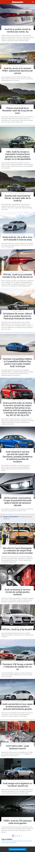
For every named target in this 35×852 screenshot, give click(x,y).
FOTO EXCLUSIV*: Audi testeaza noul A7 (17, 747)
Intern (22, 105)
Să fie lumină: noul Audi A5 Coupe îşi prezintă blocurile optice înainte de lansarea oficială (18, 502)
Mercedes (3, 841)
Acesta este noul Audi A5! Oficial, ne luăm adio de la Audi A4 (17, 198)
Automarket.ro (17, 2)
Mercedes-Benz (13, 842)
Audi (22, 841)
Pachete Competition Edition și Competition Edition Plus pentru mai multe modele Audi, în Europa (17, 363)
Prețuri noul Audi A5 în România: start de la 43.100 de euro (17, 110)
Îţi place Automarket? (11, 516)
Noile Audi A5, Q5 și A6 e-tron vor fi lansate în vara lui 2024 (17, 238)
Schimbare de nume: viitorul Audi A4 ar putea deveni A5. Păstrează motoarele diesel (17, 316)
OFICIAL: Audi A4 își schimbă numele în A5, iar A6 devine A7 (17, 275)
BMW (8, 841)
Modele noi (22, 66)
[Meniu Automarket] (33, 2)
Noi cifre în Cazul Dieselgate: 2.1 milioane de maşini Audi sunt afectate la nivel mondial (17, 550)
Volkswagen (13, 841)
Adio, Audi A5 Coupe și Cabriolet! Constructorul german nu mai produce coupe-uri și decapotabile (17, 155)
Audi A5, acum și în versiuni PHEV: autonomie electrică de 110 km (17, 70)
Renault (19, 841)
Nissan (3, 842)
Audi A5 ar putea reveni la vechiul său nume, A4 (18, 30)
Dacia (6, 842)
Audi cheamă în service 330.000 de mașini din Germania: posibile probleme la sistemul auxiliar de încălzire (17, 457)
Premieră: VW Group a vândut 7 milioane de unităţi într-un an (17, 666)
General (23, 272)
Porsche (30, 841)
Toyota (25, 841)
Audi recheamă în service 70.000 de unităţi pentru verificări (17, 592)
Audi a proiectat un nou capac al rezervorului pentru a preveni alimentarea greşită (17, 706)
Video (22, 818)
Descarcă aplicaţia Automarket (17, 849)
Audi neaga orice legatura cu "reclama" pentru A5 (17, 784)
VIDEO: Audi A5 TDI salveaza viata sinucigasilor (17, 821)
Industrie (22, 149)
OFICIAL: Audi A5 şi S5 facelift (17, 629)
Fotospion (23, 743)
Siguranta (23, 587)
